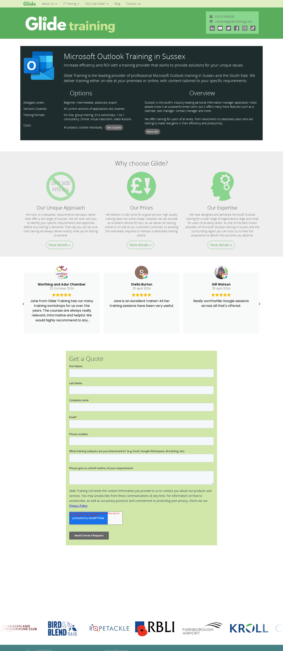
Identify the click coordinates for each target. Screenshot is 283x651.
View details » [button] (59, 244)
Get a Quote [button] (114, 127)
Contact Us (133, 4)
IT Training (70, 4)
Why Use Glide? (95, 4)
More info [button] (152, 131)
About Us (48, 4)
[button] (259, 304)
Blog (117, 4)
